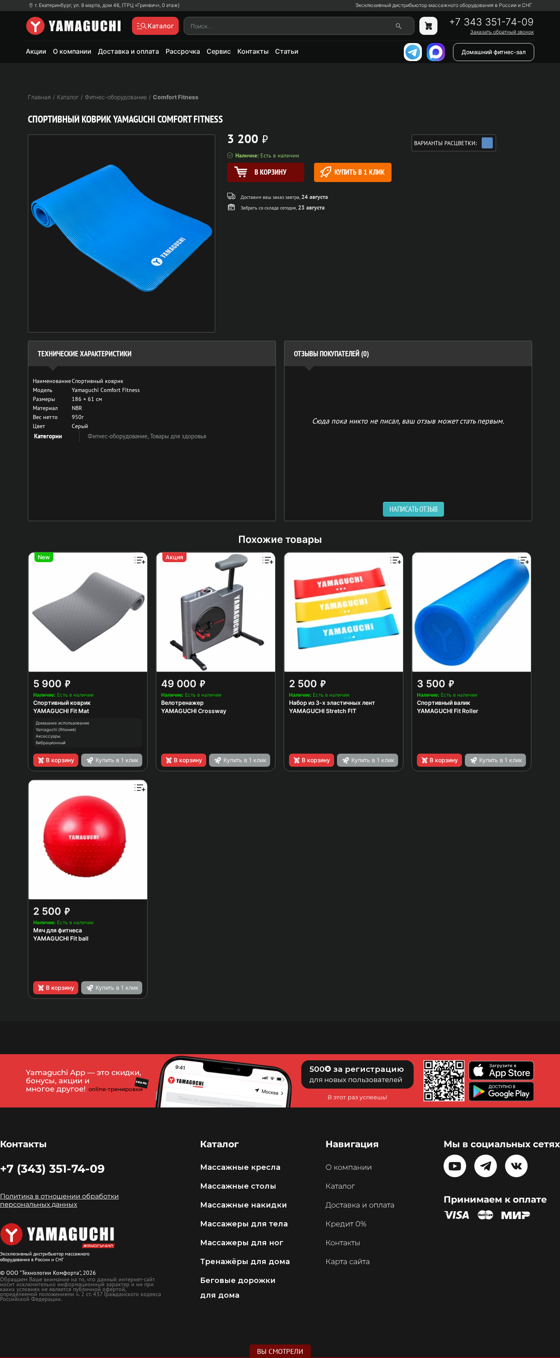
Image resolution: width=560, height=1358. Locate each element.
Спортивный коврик (62, 702)
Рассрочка (183, 51)
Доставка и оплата (128, 51)
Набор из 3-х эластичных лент (332, 702)
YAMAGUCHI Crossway (193, 710)
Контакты (253, 51)
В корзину (60, 759)
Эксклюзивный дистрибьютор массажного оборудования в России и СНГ (443, 5)
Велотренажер (182, 702)
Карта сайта (348, 1261)
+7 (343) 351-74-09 (52, 1169)
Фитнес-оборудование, (119, 436)
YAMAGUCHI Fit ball (61, 938)
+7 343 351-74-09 (491, 22)
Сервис (219, 51)
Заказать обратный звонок (502, 32)
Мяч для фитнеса (57, 930)
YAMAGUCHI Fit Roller (447, 710)
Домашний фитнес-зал (494, 51)
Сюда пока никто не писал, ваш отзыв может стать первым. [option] (408, 420)
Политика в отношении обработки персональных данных (59, 1200)
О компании (72, 51)
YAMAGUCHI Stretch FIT (322, 710)
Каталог (340, 1186)
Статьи (286, 51)
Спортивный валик (443, 702)
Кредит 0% (346, 1223)
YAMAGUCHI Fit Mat (61, 710)
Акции (36, 51)
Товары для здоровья (178, 436)
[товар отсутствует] (428, 26)
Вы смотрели (280, 1351)
